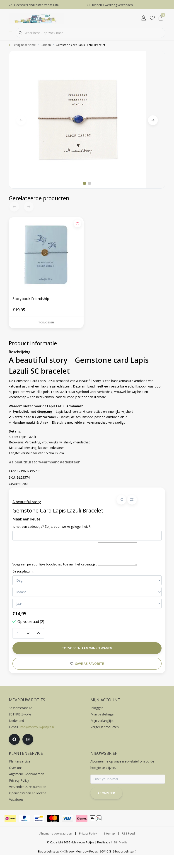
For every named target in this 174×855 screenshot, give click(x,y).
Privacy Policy (88, 833)
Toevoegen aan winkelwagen (87, 648)
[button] (121, 500)
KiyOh (64, 851)
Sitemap (109, 833)
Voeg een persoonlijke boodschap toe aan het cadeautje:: (54, 564)
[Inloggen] (143, 18)
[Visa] (67, 818)
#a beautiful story (25, 462)
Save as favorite (89, 663)
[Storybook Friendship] (46, 254)
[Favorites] (152, 18)
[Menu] (10, 33)
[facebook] (14, 739)
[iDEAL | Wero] (10, 818)
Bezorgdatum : (23, 571)
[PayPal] (24, 818)
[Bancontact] (39, 818)
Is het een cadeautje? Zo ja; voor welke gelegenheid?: (51, 526)
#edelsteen (70, 462)
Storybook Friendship (30, 298)
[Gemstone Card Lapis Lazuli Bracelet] (87, 120)
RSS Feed (128, 833)
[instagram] (27, 739)
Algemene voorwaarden (55, 833)
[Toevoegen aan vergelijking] (132, 500)
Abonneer (106, 793)
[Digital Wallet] (96, 818)
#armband (50, 462)
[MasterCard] (53, 818)
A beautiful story (26, 501)
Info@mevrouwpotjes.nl (37, 727)
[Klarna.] (81, 818)
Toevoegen (46, 322)
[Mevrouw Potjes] (36, 17)
